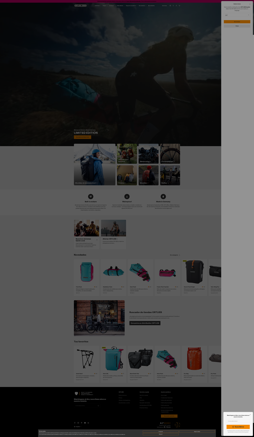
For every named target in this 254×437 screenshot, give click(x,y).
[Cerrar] (250, 414)
